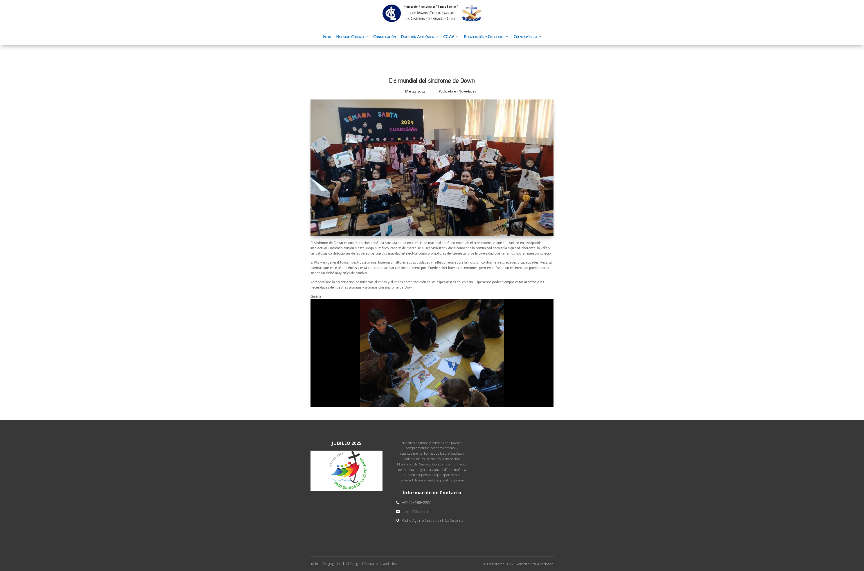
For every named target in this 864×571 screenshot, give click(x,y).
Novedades (467, 91)
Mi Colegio (352, 564)
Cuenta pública (525, 37)
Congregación (384, 37)
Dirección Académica (417, 37)
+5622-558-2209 (417, 502)
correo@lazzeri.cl (416, 511)
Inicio (327, 37)
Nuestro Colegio (350, 37)
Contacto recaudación (380, 564)
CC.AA (448, 37)
